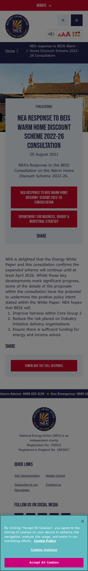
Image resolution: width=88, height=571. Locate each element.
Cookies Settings (44, 550)
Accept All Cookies (43, 562)
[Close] (83, 521)
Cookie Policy (45, 541)
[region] (44, 543)
